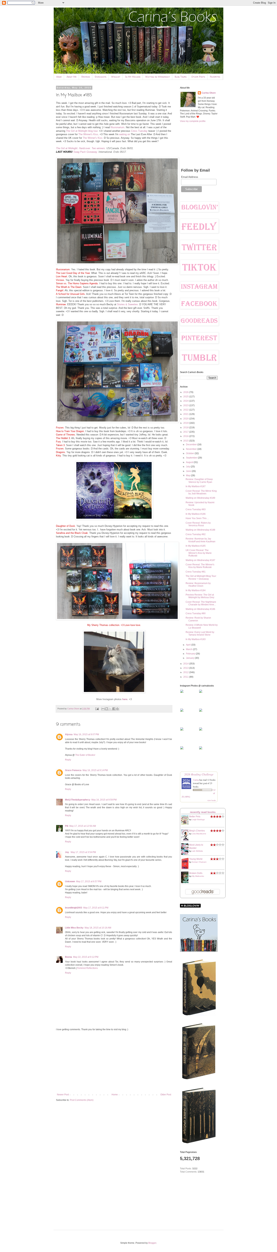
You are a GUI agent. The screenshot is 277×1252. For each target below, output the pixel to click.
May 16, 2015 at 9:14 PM (95, 770)
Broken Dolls (195, 873)
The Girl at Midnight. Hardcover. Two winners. (81, 148)
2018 (186, 427)
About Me (72, 76)
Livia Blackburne (199, 834)
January (190, 658)
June (189, 471)
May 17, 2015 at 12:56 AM (82, 826)
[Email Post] (96, 708)
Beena (68, 957)
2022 (186, 409)
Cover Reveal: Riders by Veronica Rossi (198, 524)
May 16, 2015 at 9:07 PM (86, 734)
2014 (186, 663)
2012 (186, 672)
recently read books (203, 812)
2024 (186, 401)
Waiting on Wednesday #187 (200, 560)
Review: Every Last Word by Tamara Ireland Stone (200, 633)
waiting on (124, 134)
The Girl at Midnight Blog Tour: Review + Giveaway (201, 577)
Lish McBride (197, 851)
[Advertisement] (114, 1062)
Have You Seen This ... (197, 518)
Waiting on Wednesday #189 (200, 498)
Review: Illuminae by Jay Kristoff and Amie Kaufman (200, 540)
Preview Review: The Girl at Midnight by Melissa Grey (200, 596)
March (189, 649)
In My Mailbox (132, 76)
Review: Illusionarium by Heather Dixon (198, 584)
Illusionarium (117, 127)
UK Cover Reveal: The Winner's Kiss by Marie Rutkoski (199, 553)
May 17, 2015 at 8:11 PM (95, 907)
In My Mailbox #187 (196, 486)
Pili (66, 826)
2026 (186, 392)
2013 (186, 668)
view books (211, 800)
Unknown (70, 881)
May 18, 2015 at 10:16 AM (98, 927)
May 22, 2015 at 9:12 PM (85, 957)
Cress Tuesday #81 (196, 571)
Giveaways (100, 76)
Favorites (215, 76)
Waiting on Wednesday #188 (200, 530)
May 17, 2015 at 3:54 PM (83, 852)
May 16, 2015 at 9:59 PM (104, 799)
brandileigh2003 (73, 907)
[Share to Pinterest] (117, 709)
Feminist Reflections (87, 968)
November (191, 449)
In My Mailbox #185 (196, 546)
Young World (195, 859)
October (190, 453)
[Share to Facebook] (114, 709)
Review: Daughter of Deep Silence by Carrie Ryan (199, 480)
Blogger (152, 1243)
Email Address (189, 176)
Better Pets (194, 816)
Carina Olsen (209, 93)
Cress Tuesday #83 (196, 509)
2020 (186, 418)
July (188, 466)
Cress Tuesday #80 (196, 613)
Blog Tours (181, 76)
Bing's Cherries (197, 830)
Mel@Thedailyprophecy (77, 799)
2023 (186, 405)
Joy (67, 852)
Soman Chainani (199, 862)
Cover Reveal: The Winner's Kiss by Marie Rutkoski (200, 566)
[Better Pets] (186, 823)
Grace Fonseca (73, 770)
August (190, 462)
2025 (186, 396)
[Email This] (103, 709)
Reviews (85, 76)
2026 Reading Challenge (198, 774)
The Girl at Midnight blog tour (81, 130)
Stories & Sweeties (127, 304)
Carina (196, 779)
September (192, 457)
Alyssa (69, 734)
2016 (186, 436)
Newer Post (63, 1094)
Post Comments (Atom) (81, 1100)
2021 (186, 414)
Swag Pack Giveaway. (85, 151)
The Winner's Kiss (88, 134)
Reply (68, 759)
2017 (186, 432)
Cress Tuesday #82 (196, 534)
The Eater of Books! (85, 755)
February (191, 653)
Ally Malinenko (198, 876)
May (188, 475)
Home (59, 76)
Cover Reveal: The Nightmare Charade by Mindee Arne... (201, 603)
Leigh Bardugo (198, 819)
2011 (186, 677)
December (191, 444)
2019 (186, 423)
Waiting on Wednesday (157, 76)
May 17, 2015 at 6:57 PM (88, 881)
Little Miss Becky (74, 927)
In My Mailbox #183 (196, 639)
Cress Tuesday (139, 130)
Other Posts (198, 76)
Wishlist (115, 76)
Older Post (165, 1094)
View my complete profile (193, 121)
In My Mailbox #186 (196, 514)
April (188, 644)
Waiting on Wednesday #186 (200, 609)
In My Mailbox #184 (196, 590)
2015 (186, 440)
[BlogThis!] (107, 709)
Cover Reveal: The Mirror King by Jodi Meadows (201, 492)
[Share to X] (110, 709)
